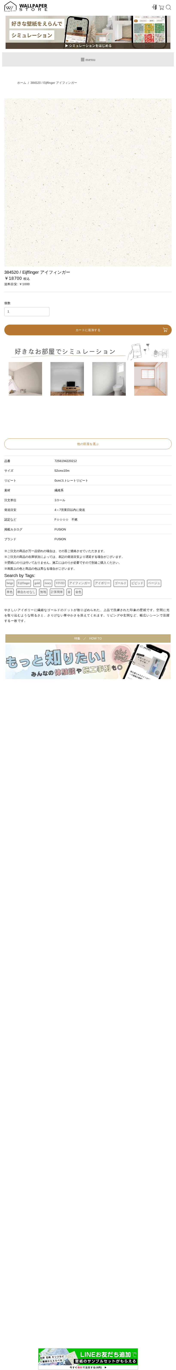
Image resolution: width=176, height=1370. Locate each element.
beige (10, 583)
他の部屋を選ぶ (88, 444)
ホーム (21, 82)
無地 (43, 592)
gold (37, 583)
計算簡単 (57, 592)
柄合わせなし (26, 592)
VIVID (60, 583)
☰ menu (88, 59)
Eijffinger (24, 583)
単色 (10, 592)
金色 (78, 592)
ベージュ (154, 583)
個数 (7, 303)
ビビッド (137, 583)
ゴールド (121, 583)
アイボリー (102, 583)
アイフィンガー (79, 583)
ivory (48, 583)
